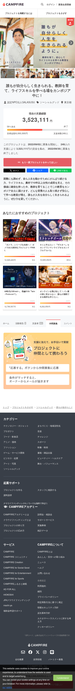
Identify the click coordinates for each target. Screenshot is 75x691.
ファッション (9, 447)
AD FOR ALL (9, 589)
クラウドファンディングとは (17, 519)
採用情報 (37, 659)
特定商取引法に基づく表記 (50, 602)
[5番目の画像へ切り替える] (67, 73)
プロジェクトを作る (12, 489)
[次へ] (71, 42)
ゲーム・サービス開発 (13, 452)
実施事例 (42, 525)
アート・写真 (9, 463)
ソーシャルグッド (49, 102)
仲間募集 (53, 323)
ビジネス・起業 (10, 458)
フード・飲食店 (10, 436)
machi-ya (7, 605)
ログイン (51, 4)
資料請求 (7, 495)
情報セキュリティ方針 (48, 607)
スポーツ (42, 441)
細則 (40, 591)
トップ (6, 407)
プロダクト (8, 431)
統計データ (43, 530)
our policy (7, 687)
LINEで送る (62, 170)
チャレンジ (43, 436)
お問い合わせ (44, 573)
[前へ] (4, 42)
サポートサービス (46, 519)
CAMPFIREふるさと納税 (15, 583)
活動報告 (20, 323)
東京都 (68, 102)
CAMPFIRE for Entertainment (17, 573)
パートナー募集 (55, 659)
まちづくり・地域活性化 (49, 425)
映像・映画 (43, 447)
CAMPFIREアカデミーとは (16, 514)
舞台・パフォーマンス (48, 463)
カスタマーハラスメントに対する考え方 (54, 620)
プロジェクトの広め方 (13, 530)
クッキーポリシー (46, 626)
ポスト (16, 170)
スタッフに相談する (47, 489)
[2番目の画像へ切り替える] (23, 73)
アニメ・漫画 (9, 441)
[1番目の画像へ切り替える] (8, 73)
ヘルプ (41, 567)
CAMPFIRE (8, 551)
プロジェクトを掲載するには (18, 13)
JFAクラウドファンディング (16, 599)
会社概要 (19, 659)
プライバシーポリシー (48, 596)
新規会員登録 (64, 4)
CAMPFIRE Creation (13, 562)
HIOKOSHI (8, 594)
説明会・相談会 (45, 514)
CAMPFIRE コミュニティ (15, 556)
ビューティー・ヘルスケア (50, 458)
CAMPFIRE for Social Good (16, 567)
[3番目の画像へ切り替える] (37, 73)
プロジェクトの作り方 (13, 525)
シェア (39, 170)
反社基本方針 (44, 612)
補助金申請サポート (12, 610)
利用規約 (42, 585)
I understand (63, 677)
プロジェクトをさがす (22, 407)
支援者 (37, 323)
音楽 (40, 431)
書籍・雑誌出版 (45, 452)
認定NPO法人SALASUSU (21, 102)
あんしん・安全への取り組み (51, 556)
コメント (68, 323)
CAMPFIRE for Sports (13, 578)
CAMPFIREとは (45, 551)
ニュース (42, 562)
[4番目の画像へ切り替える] (52, 73)
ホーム (6, 323)
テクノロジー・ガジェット (16, 425)
